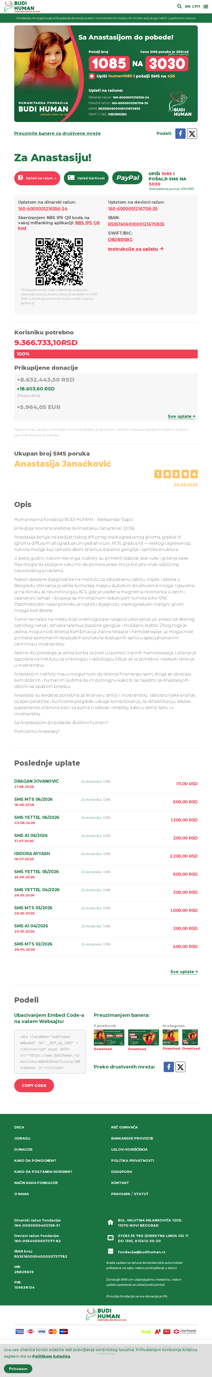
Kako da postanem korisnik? (43, 1172)
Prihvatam (18, 1369)
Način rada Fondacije (36, 1183)
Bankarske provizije (132, 1138)
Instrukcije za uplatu (133, 248)
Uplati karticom (91, 178)
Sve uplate (180, 416)
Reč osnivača (124, 1127)
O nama (21, 1194)
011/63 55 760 (130, 1236)
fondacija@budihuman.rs (141, 1252)
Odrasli (22, 1138)
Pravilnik (120, 1194)
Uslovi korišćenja (129, 1149)
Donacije (23, 1149)
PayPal (127, 177)
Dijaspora (121, 1172)
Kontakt (120, 1183)
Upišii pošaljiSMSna (171, 181)
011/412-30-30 (148, 1241)
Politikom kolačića (51, 1356)
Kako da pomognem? (35, 1160)
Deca (19, 1127)
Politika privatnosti (132, 1160)
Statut (141, 1194)
